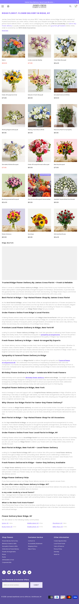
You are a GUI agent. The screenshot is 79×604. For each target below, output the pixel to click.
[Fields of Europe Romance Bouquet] (39, 150)
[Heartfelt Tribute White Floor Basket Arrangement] (65, 185)
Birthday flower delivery (35, 378)
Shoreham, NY (57, 523)
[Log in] (8, 6)
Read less (5, 31)
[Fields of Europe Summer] (13, 80)
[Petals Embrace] (13, 220)
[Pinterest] (14, 572)
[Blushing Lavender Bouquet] (13, 185)
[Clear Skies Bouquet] (65, 46)
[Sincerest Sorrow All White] (65, 80)
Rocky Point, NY (7, 527)
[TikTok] (19, 572)
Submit (36, 585)
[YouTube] (24, 572)
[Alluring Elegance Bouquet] (13, 115)
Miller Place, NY (58, 527)
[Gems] (13, 46)
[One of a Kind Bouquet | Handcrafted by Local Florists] (39, 185)
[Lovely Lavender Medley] (39, 46)
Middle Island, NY (33, 523)
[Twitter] (29, 572)
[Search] (70, 6)
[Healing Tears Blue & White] (39, 115)
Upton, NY (5, 523)
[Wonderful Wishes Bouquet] (13, 150)
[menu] (2, 6)
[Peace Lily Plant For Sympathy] (65, 115)
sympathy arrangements (50, 335)
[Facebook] (4, 572)
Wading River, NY (33, 527)
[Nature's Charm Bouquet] (39, 80)
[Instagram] (9, 572)
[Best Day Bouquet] (65, 150)
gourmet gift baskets (58, 26)
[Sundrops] (39, 220)
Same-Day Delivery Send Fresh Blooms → (40, 2)
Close (77, 2)
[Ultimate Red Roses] (65, 220)
